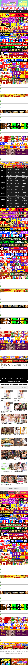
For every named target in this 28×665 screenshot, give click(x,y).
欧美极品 (17, 172)
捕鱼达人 (9, 186)
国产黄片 (9, 198)
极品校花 (9, 206)
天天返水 (24, 189)
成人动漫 (24, 172)
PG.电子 (23, 384)
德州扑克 (24, 186)
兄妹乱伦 (17, 203)
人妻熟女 (9, 178)
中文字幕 (17, 175)
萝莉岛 (24, 195)
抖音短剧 (9, 192)
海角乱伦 (17, 200)
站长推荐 (3, 182)
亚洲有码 (9, 172)
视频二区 (3, 176)
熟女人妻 (17, 198)
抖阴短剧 (17, 206)
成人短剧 (24, 203)
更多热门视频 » (23, 387)
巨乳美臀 (24, 175)
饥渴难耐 (17, 180)
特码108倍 (14, 384)
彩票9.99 (9, 189)
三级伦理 (9, 175)
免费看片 (3, 205)
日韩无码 (24, 206)
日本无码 (24, 169)
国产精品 (9, 169)
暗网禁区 (9, 200)
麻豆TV (17, 192)
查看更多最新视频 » (14, 488)
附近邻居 (9, 180)
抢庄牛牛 (17, 186)
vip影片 (5, 384)
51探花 (24, 192)
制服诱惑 (24, 200)
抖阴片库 (3, 199)
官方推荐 (3, 188)
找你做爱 (24, 180)
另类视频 (24, 178)
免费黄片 (24, 198)
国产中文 (9, 203)
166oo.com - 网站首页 (13, 12)
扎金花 (17, 189)
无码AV (3, 193)
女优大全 (17, 195)
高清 (17, 378)
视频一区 (3, 170)
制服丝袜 (17, 178)
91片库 (9, 195)
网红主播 (17, 169)
